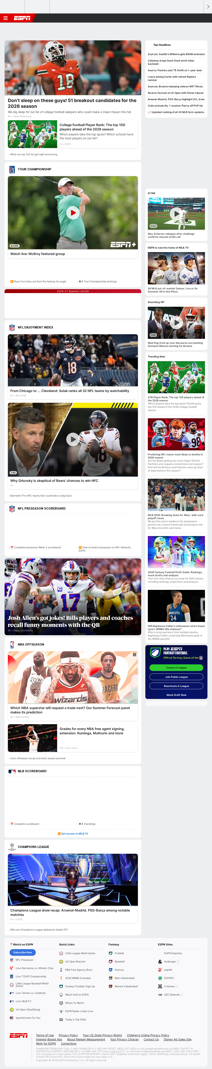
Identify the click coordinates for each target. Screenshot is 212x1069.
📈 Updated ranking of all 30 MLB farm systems (176, 112)
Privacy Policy (68, 1035)
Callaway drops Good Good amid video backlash (171, 62)
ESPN (22, 18)
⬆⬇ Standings (87, 823)
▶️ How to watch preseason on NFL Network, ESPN (105, 549)
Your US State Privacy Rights (102, 1035)
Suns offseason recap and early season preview (38, 758)
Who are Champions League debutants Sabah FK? (39, 929)
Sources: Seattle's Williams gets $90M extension (176, 54)
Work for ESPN (46, 1043)
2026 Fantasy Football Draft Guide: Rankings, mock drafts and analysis (175, 574)
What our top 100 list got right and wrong (33, 154)
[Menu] (5, 18)
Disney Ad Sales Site (178, 1039)
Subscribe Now (22, 952)
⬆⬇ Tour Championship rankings (98, 281)
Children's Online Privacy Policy (148, 1035)
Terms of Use (45, 1035)
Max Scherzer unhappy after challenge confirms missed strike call (171, 235)
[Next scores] (208, 6)
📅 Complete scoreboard (24, 823)
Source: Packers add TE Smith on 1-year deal (175, 70)
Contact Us (151, 1039)
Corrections (68, 1043)
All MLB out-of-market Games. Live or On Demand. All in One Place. (173, 290)
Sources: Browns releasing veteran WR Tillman (175, 86)
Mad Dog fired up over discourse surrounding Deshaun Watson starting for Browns (175, 344)
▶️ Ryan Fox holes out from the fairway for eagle (38, 281)
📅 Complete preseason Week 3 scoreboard (35, 547)
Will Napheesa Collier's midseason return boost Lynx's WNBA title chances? (176, 627)
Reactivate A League (176, 686)
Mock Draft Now (176, 694)
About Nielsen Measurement (86, 1039)
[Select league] (12, 7)
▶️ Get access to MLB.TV (73, 833)
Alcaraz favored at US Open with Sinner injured (176, 92)
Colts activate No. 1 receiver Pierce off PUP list (175, 105)
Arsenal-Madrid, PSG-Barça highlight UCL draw (176, 99)
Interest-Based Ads (49, 1039)
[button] (198, 18)
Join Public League (176, 676)
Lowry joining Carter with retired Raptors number (172, 78)
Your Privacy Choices (124, 1039)
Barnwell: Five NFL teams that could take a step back (41, 495)
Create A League (176, 667)
